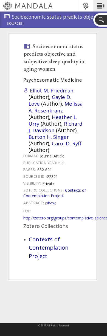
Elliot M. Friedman (52, 90)
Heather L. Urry (53, 120)
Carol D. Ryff (66, 143)
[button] (100, 6)
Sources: (15, 24)
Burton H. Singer (49, 136)
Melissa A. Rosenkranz (56, 107)
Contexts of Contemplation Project (54, 193)
